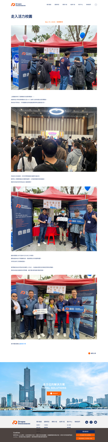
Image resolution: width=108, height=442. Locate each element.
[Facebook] (91, 422)
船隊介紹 (73, 4)
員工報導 (69, 425)
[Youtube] (95, 422)
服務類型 (46, 427)
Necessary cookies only (85, 438)
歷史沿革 (38, 427)
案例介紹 (65, 4)
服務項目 (57, 4)
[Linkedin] (86, 422)
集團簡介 (38, 425)
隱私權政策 (85, 431)
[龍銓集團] (18, 4)
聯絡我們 (88, 4)
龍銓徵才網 (23, 343)
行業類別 (46, 425)
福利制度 (69, 427)
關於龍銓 (49, 4)
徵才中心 (80, 4)
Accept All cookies (85, 435)
